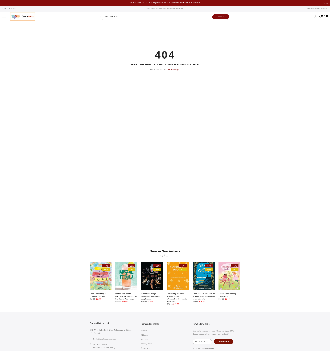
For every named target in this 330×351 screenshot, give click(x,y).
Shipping (144, 335)
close (5, 3)
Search (221, 17)
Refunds (144, 339)
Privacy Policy (146, 344)
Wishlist (144, 331)
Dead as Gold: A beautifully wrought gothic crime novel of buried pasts (204, 296)
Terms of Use (146, 348)
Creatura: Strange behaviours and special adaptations (150, 296)
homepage (173, 70)
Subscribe (224, 342)
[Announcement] (165, 3)
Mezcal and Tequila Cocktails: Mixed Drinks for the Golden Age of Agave (126, 296)
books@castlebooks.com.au (318, 9)
